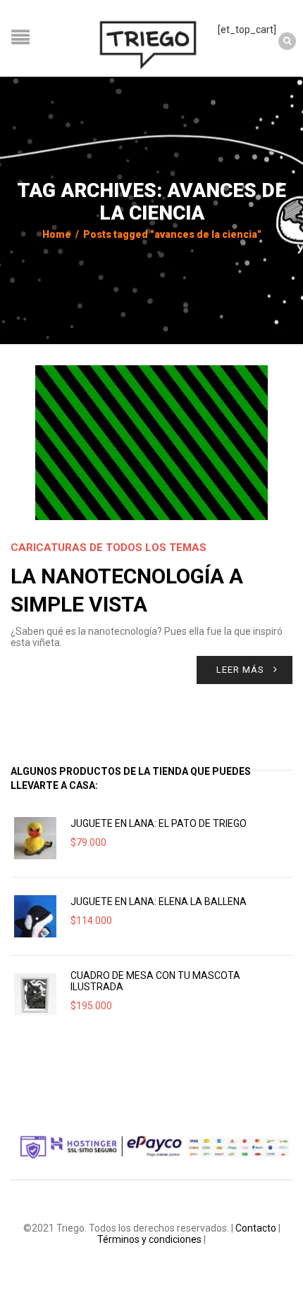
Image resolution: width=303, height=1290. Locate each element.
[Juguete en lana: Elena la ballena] (35, 916)
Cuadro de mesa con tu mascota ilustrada (155, 981)
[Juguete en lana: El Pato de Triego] (35, 838)
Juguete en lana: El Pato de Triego (158, 823)
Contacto (255, 1228)
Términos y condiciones (149, 1239)
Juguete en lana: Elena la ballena (158, 901)
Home (56, 234)
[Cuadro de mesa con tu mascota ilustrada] (35, 994)
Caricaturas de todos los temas (108, 547)
